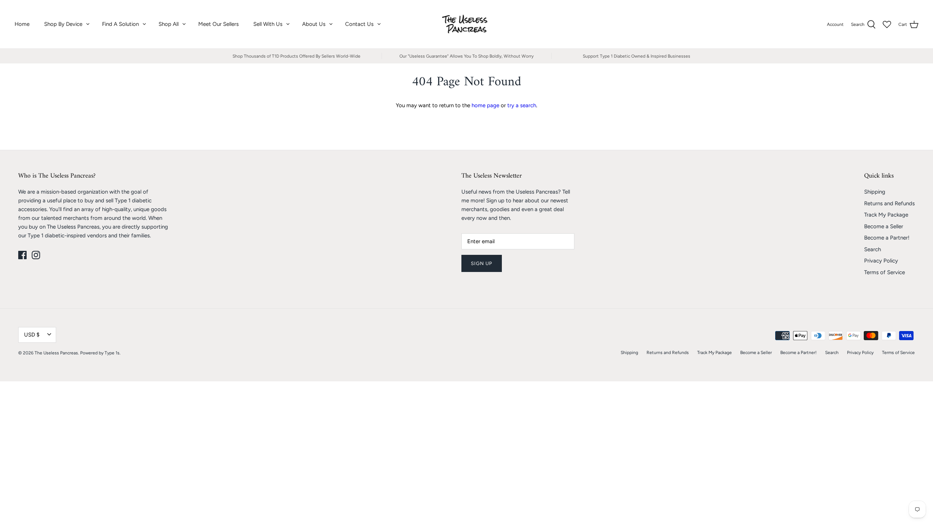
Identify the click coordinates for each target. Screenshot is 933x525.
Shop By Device (63, 24)
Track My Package (886, 214)
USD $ (31, 334)
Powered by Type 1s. (100, 352)
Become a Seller (883, 226)
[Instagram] (36, 255)
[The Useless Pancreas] (466, 24)
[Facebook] (22, 255)
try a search (521, 105)
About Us (313, 24)
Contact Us (359, 24)
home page (485, 105)
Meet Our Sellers (218, 24)
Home (22, 24)
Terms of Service (884, 272)
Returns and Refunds (889, 203)
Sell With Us (267, 24)
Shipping (874, 191)
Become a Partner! (886, 237)
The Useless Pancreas (56, 352)
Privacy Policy (881, 260)
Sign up (481, 263)
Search (872, 249)
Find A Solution (120, 24)
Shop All (169, 24)
